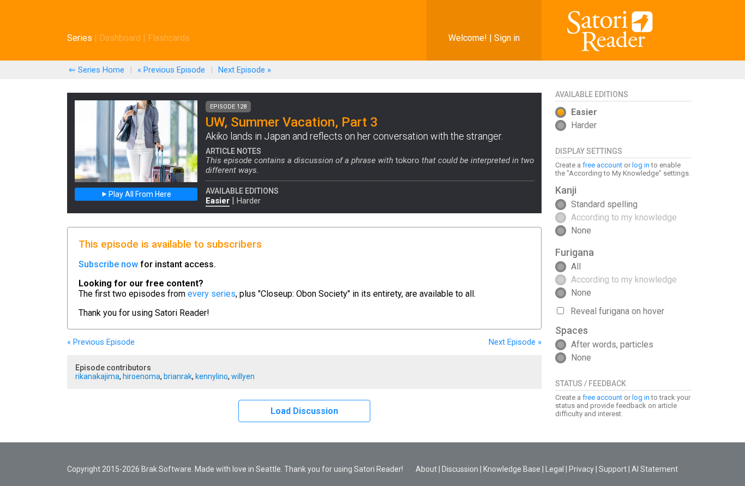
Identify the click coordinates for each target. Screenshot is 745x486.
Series (79, 38)
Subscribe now (108, 264)
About (426, 469)
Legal (554, 469)
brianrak (178, 376)
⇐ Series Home (96, 70)
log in (641, 165)
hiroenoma (141, 376)
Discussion (460, 469)
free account (602, 165)
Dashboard (120, 38)
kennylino (211, 376)
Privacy (581, 469)
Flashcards (169, 38)
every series (212, 294)
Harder (249, 201)
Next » (244, 70)
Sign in (507, 38)
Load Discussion (304, 411)
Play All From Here (139, 194)
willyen (243, 376)
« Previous (171, 70)
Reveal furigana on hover (617, 311)
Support (613, 469)
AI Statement (655, 469)
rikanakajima (97, 376)
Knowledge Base (511, 469)
